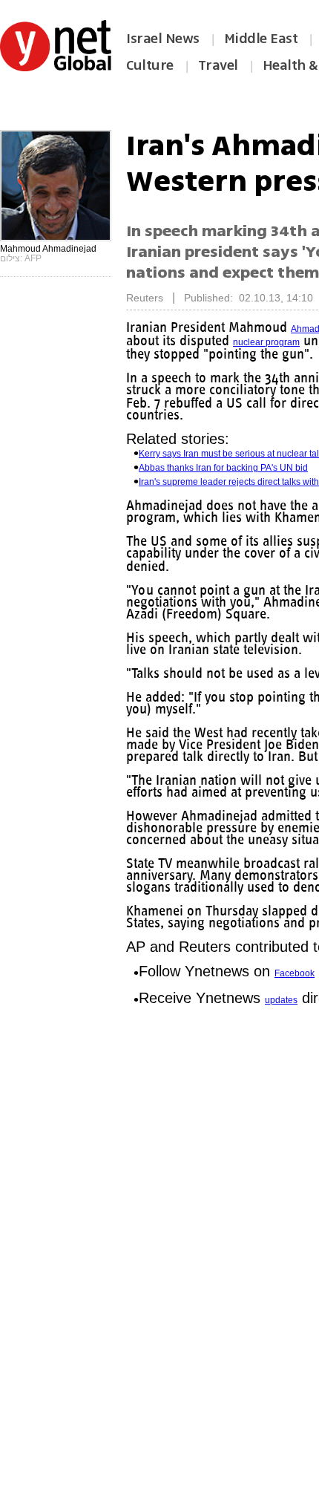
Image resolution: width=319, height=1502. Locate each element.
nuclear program (266, 342)
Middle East (261, 38)
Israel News (163, 38)
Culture (150, 65)
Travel (218, 65)
